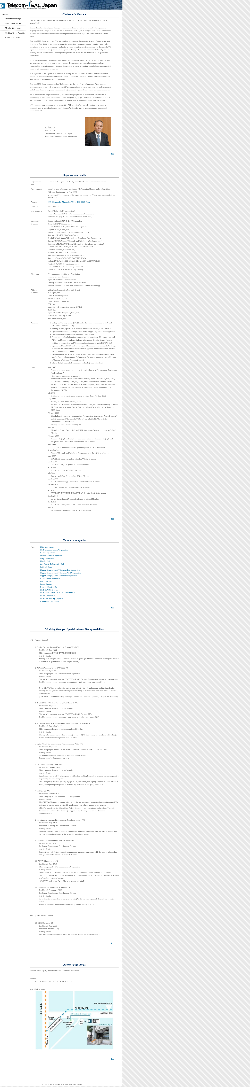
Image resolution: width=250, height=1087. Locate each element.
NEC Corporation (47, 547)
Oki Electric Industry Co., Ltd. (52, 564)
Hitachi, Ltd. (45, 561)
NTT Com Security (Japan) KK (52, 598)
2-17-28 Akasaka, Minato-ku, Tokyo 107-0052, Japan (69, 202)
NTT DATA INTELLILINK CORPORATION (58, 593)
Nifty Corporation (47, 558)
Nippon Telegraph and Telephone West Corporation (60, 573)
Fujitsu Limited (46, 584)
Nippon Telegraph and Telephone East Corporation (60, 570)
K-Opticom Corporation (49, 601)
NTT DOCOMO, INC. (49, 590)
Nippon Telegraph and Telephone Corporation (58, 575)
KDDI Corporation (47, 553)
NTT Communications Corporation (54, 550)
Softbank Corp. (46, 567)
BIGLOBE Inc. (46, 581)
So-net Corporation (47, 596)
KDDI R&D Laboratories (50, 578)
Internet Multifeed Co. (49, 587)
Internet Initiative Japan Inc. (51, 556)
